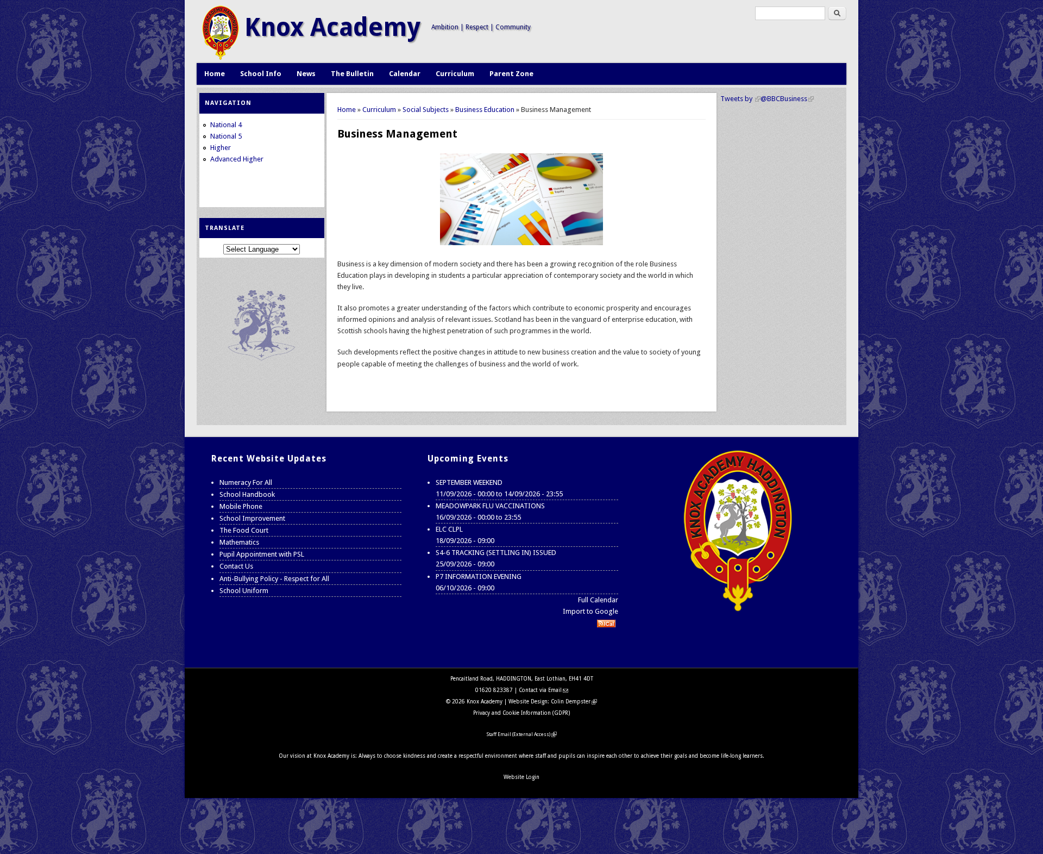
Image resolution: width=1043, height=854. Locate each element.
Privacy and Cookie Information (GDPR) (521, 713)
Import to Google (590, 611)
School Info (260, 74)
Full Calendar (598, 600)
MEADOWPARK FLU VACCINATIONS (490, 506)
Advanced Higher (236, 159)
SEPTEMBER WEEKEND (469, 482)
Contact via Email (543, 690)
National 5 (226, 136)
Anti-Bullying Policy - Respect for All (274, 579)
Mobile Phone (240, 506)
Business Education (484, 109)
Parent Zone (511, 74)
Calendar (404, 74)
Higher (220, 148)
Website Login (521, 777)
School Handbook (247, 494)
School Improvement (252, 518)
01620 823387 (494, 690)
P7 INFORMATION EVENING (479, 576)
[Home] (220, 57)
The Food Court (243, 530)
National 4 (226, 125)
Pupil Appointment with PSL (261, 554)
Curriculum (455, 74)
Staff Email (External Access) (522, 734)
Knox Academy (332, 27)
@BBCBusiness (787, 99)
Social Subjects (426, 109)
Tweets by (740, 99)
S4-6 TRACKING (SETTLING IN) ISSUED (496, 552)
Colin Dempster (574, 702)
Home (214, 74)
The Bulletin (352, 74)
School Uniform (243, 591)
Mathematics (239, 542)
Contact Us (236, 566)
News (306, 74)
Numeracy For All (245, 482)
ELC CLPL (449, 529)
